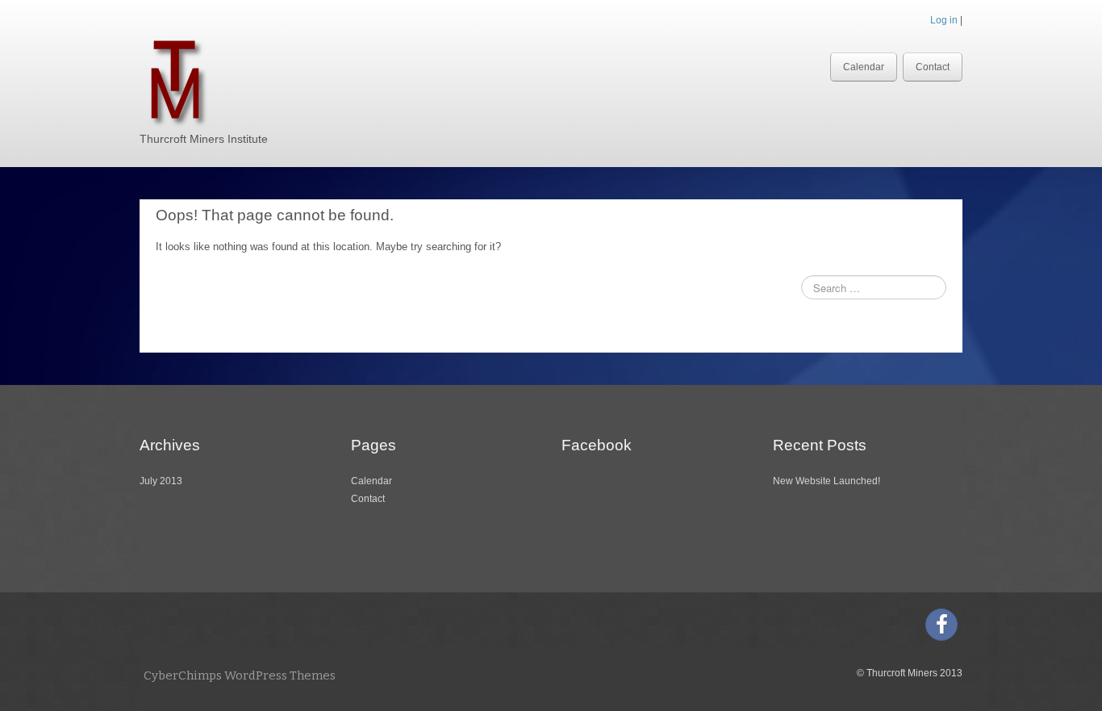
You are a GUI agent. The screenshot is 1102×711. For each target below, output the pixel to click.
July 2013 (161, 481)
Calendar (863, 67)
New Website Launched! (826, 481)
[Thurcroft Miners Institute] (175, 79)
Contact (933, 67)
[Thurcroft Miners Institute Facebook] (941, 625)
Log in (944, 20)
